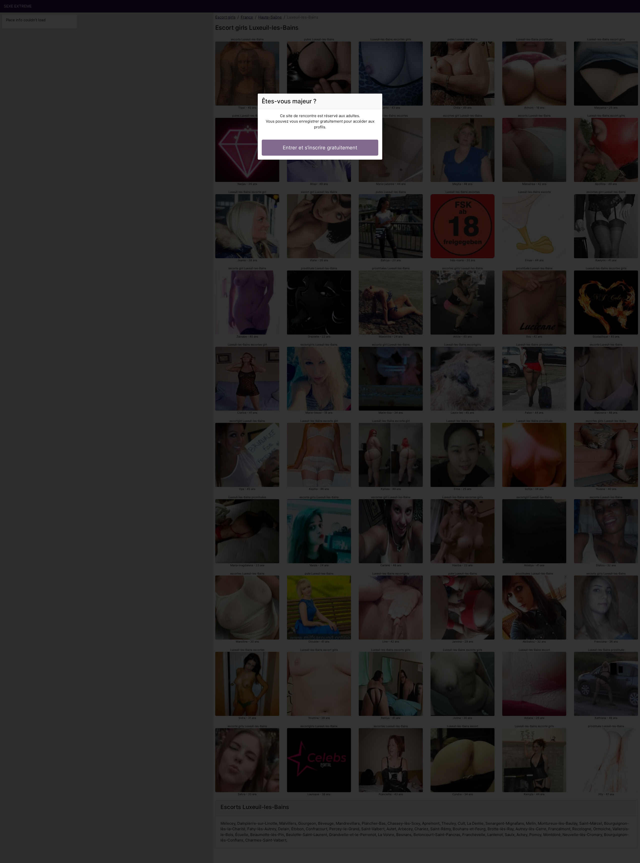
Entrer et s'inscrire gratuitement (320, 148)
